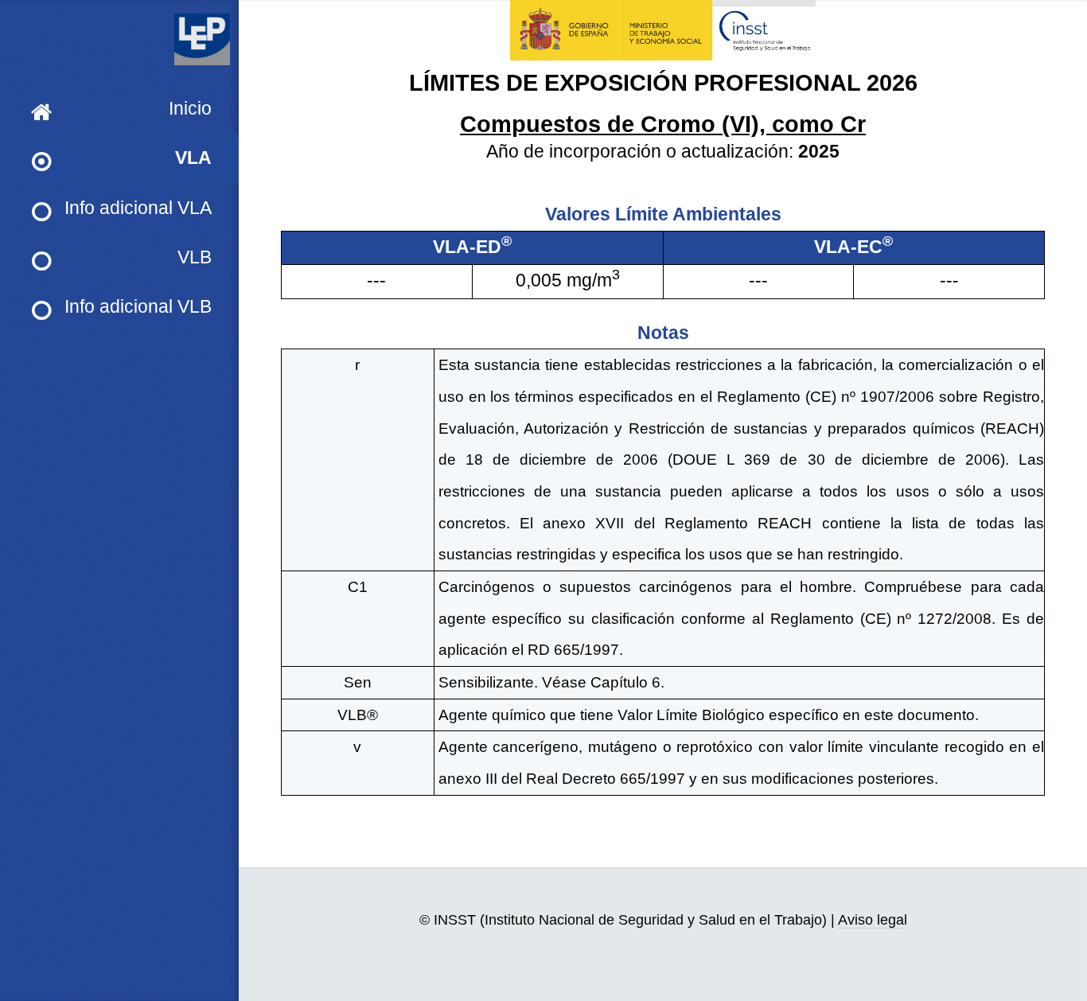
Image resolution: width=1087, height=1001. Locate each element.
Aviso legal (872, 920)
